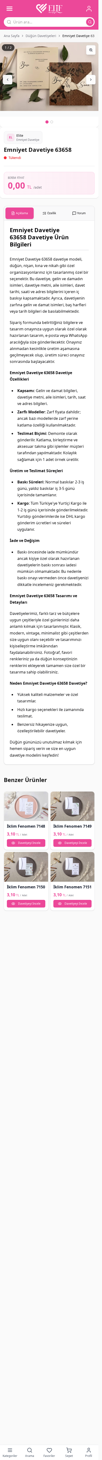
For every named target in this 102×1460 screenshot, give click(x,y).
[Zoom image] (91, 50)
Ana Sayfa (11, 35)
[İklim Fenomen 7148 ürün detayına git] (26, 806)
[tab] (19, 213)
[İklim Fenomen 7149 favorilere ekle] (55, 796)
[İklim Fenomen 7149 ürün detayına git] (73, 806)
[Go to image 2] (51, 121)
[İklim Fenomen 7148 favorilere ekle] (9, 796)
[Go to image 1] (46, 122)
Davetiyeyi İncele (29, 843)
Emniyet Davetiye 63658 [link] (81, 35)
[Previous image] (7, 79)
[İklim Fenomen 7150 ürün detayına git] (26, 867)
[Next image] (91, 79)
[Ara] (90, 22)
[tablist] (49, 213)
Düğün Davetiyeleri (41, 35)
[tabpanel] (49, 492)
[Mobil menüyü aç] (9, 8)
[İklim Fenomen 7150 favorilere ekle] (9, 857)
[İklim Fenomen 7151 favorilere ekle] (55, 857)
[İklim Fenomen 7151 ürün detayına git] (73, 867)
